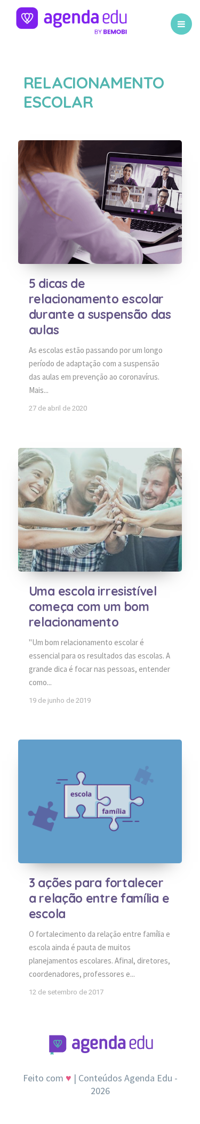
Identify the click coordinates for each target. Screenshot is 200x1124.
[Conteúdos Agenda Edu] (71, 24)
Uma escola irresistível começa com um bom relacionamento (93, 606)
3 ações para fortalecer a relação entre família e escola (99, 898)
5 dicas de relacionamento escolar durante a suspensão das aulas (100, 307)
